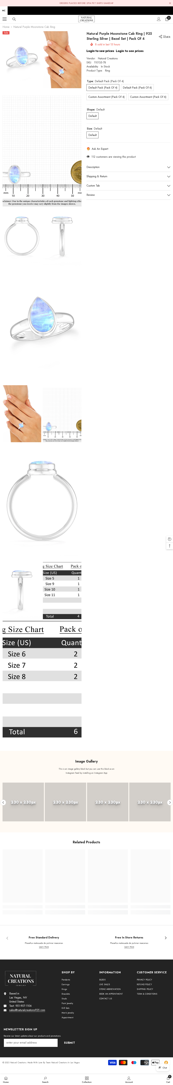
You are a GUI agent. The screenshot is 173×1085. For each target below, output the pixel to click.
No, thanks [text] (128, 563)
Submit (126, 555)
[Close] (165, 502)
